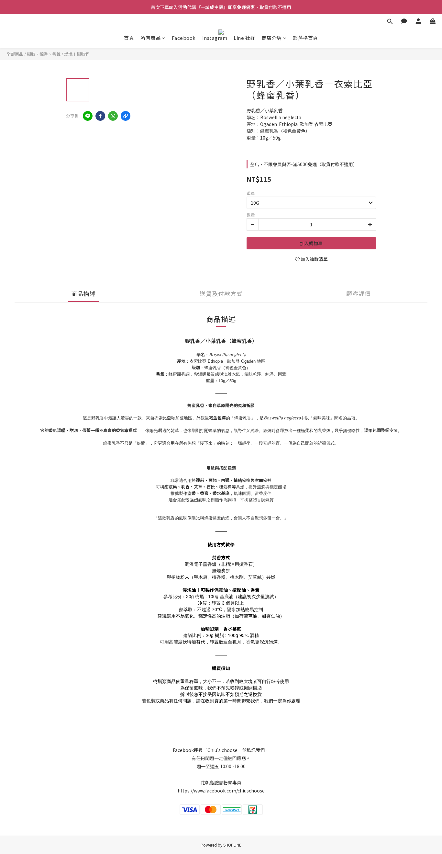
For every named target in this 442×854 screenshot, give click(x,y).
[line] (88, 116)
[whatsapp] (113, 116)
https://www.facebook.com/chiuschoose (221, 790)
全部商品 (14, 54)
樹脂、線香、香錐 (44, 54)
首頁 (129, 38)
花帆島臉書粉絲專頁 (221, 782)
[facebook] (100, 116)
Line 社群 (244, 38)
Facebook (184, 38)
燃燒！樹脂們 (76, 54)
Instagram (214, 38)
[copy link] (125, 116)
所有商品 (150, 38)
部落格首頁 (305, 38)
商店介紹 (272, 38)
